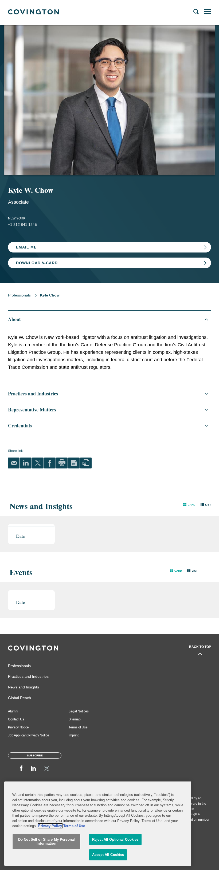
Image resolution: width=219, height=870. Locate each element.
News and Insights (23, 687)
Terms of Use (78, 727)
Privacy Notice (18, 727)
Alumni (13, 711)
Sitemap (75, 719)
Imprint (74, 735)
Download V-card (37, 263)
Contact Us (16, 719)
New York (16, 218)
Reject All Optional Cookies (115, 839)
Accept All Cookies (108, 855)
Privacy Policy (50, 826)
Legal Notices (79, 711)
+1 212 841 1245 (22, 224)
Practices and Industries (28, 676)
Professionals (19, 295)
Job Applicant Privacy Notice (28, 735)
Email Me (26, 247)
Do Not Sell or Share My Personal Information (46, 841)
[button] (189, 504)
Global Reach (19, 698)
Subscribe (35, 755)
